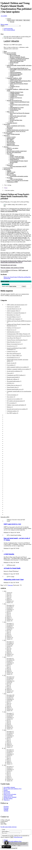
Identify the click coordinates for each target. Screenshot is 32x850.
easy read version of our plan (20, 237)
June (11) (9, 703)
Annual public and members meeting (19, 176)
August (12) (10, 719)
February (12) (10, 601)
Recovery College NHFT (14, 355)
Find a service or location (10, 52)
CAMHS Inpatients (14, 93)
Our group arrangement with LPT (18, 166)
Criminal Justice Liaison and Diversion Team (19, 335)
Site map (12, 21)
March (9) (9, 744)
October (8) (10, 608)
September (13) (10, 681)
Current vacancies (11, 137)
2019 (5, 712)
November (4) (10, 625)
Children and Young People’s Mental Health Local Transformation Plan (15, 210)
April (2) (9, 616)
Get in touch (7, 124)
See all (11, 64)
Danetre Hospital (14, 62)
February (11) (10, 654)
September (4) (10, 627)
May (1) (9, 759)
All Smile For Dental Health (12, 568)
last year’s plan (16, 222)
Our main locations (11, 54)
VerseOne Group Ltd (12, 848)
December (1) (10, 766)
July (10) (9, 630)
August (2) (9, 664)
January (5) (9, 655)
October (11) (10, 679)
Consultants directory (12, 123)
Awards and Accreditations (14, 371)
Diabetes (10, 407)
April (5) (9, 598)
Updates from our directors (14, 385)
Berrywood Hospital (15, 55)
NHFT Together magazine (13, 134)
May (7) (9, 633)
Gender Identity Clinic (15, 109)
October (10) (10, 644)
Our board (9, 149)
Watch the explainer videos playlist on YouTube (12, 267)
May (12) (9, 596)
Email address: (5, 831)
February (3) (10, 727)
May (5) (9, 615)
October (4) (10, 661)
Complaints (9, 128)
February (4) (10, 637)
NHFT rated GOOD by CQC (12, 524)
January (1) (9, 763)
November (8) (10, 696)
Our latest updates (8, 132)
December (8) (10, 658)
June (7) (9, 667)
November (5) (10, 643)
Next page (10, 585)
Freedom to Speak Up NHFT (17, 158)
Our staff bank (10, 141)
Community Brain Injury (16, 82)
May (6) (9, 650)
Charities (9, 170)
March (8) (9, 599)
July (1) (9, 756)
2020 (5, 693)
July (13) (9, 594)
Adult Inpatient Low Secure (17, 107)
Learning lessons (12, 351)
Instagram (6, 808)
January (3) (9, 639)
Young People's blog (13, 387)
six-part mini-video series (14, 232)
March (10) (9, 726)
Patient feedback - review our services (16, 131)
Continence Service (14, 86)
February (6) (10, 709)
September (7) (10, 609)
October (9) (10, 716)
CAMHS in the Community (17, 94)
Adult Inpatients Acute (13, 331)
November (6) (10, 714)
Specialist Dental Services (14, 308)
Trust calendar (10, 173)
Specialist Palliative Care (14, 316)
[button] (6, 844)
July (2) (9, 772)
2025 (5, 603)
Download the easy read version (8, 265)
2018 (5, 730)
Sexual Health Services (13, 357)
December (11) (10, 605)
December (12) (10, 676)
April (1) (9, 761)
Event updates (11, 365)
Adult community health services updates (18, 367)
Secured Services (14, 110)
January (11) (10, 602)
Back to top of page (8, 277)
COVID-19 (10, 383)
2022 (5, 657)
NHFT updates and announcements (17, 304)
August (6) (9, 610)
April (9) (9, 651)
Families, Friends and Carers (17, 156)
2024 (5, 622)
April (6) (9, 669)
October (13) (10, 697)
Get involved (7, 169)
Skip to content (4, 24)
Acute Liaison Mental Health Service (19, 68)
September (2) (10, 735)
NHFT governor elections (16, 179)
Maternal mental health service (15, 389)
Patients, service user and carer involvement (17, 180)
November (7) (10, 606)
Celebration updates (13, 411)
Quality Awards (11, 363)
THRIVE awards (11, 172)
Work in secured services (13, 145)
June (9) (9, 613)
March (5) (9, 707)
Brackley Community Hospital (17, 57)
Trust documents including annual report (17, 151)
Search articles (5, 286)
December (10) (10, 695)
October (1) (10, 752)
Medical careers (11, 138)
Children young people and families (16, 405)
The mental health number (14, 381)
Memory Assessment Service (15, 344)
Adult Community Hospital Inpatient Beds (20, 80)
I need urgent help (8, 167)
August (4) (9, 592)
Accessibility (4, 15)
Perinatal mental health (13, 377)
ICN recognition (12, 403)
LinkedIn (6, 809)
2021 (5, 675)
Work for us (7, 135)
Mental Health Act (14, 159)
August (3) (9, 737)
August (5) (9, 629)
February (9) (10, 672)
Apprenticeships (11, 144)
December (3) (10, 749)
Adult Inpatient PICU (15, 75)
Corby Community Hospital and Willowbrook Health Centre (18, 60)
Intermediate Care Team (13, 314)
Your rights (9, 153)
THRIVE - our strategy (12, 148)
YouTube (6, 810)
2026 (5, 591)
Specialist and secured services (14, 100)
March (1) (9, 762)
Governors (9, 177)
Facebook (6, 806)
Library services (14, 117)
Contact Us (16, 277)
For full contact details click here (9, 826)
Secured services (12, 346)
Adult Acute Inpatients (15, 72)
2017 (5, 748)
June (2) (9, 632)
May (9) (9, 668)
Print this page (22, 277)
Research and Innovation (16, 120)
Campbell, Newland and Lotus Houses (19, 58)
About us (6, 146)
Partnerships (10, 165)
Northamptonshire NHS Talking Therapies (18, 333)
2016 (5, 765)
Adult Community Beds (13, 310)
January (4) (9, 692)
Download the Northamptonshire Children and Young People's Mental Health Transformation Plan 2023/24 (16, 261)
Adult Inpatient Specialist (16, 73)
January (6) (9, 674)
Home (5, 51)
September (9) (10, 699)
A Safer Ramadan (9, 554)
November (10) (10, 660)
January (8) (9, 620)
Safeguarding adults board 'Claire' (14, 579)
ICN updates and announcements (16, 400)
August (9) (9, 646)
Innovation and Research (14, 353)
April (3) (9, 688)
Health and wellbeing (13, 379)
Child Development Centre (16, 92)
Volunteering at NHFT (12, 181)
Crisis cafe (10, 373)
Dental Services (11, 329)
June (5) (9, 685)
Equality (12, 155)
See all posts (4, 274)
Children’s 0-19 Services (16, 97)
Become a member (11, 174)
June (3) (9, 758)
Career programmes (12, 394)
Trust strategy (11, 396)
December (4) (10, 731)
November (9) (10, 678)
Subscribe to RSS (5, 517)
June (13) (9, 595)
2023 (5, 640)
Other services (10, 111)
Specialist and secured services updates (17, 409)
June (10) (9, 648)
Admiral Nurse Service (15, 79)
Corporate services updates (14, 398)
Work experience (11, 142)
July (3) (9, 738)
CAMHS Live (13, 96)
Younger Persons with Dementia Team (17, 340)
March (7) (9, 618)
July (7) (9, 612)
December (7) (10, 623)
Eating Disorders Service (14, 342)
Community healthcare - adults (14, 78)
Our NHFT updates (12, 413)
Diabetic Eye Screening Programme (16, 312)
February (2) (10, 619)
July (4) (9, 647)
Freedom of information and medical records (18, 130)
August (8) (9, 682)
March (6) (9, 636)
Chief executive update (13, 306)
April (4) (9, 634)
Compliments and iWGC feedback (16, 375)
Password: (4, 833)
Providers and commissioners (14, 152)
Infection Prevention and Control (18, 116)
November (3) (10, 733)
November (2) (10, 751)
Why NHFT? (10, 139)
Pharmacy (12, 118)
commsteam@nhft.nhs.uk (15, 295)
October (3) (10, 626)
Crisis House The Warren (14, 338)
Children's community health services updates (19, 369)
